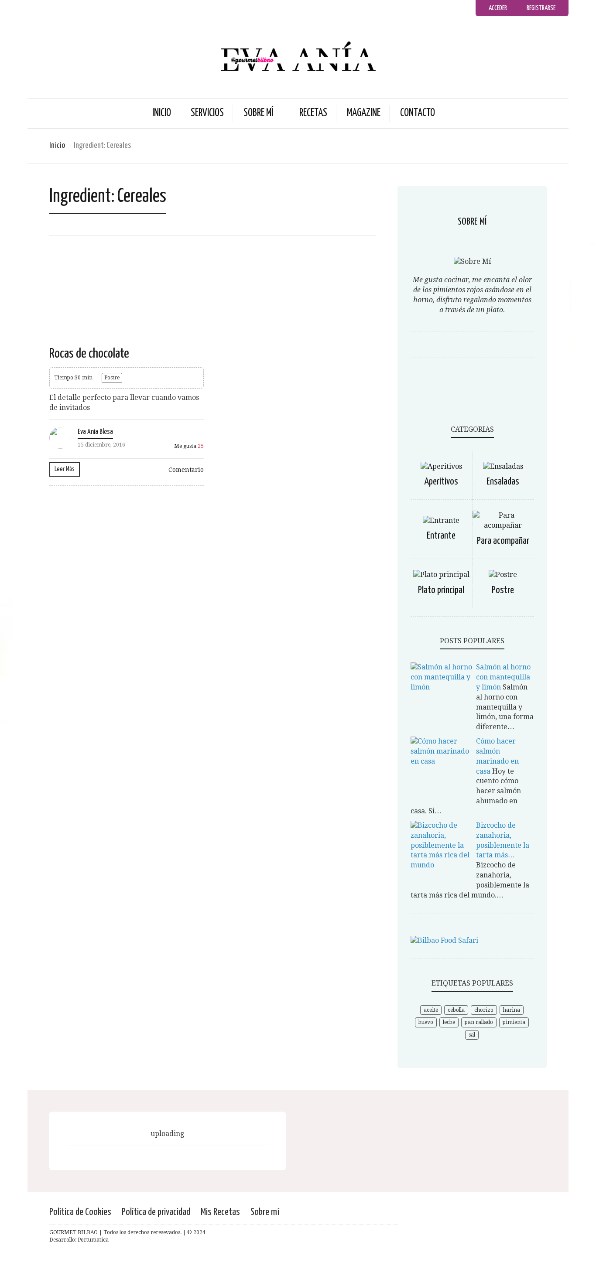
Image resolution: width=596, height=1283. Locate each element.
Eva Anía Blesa (95, 432)
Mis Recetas (220, 1212)
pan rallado (479, 1022)
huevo (425, 1022)
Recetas (313, 113)
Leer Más (65, 469)
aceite (431, 1010)
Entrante (441, 536)
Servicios (207, 113)
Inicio (161, 113)
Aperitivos (441, 482)
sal (472, 1035)
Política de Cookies (80, 1212)
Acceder (498, 8)
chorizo (483, 1010)
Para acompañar (503, 541)
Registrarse (541, 8)
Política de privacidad (156, 1212)
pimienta (514, 1022)
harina (511, 1010)
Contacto (417, 113)
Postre (112, 378)
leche (449, 1022)
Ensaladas (502, 482)
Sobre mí (258, 113)
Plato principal (441, 590)
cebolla (456, 1010)
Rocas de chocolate (89, 353)
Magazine (363, 113)
